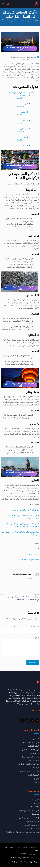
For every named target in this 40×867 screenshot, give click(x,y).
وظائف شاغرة (34, 807)
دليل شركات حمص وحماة (30, 757)
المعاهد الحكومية (33, 775)
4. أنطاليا (25, 120)
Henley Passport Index (30, 559)
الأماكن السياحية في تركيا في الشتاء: (21, 92)
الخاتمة (25, 145)
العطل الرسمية (34, 739)
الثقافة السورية (34, 753)
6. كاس (25, 137)
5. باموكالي (24, 128)
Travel (29, 60)
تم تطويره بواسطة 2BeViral (28, 853)
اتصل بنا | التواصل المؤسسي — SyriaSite (24, 857)
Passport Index (33, 554)
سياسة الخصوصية (33, 828)
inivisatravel (34, 549)
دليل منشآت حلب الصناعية (30, 749)
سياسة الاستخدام (33, 821)
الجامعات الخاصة (33, 767)
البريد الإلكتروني (33, 626)
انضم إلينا (35, 799)
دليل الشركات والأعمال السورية (29, 810)
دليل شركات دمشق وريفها (30, 742)
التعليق (36, 638)
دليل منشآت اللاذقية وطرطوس (29, 764)
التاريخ (36, 778)
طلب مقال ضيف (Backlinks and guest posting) (22, 832)
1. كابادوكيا (24, 95)
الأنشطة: (19, 98)
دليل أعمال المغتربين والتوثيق (29, 771)
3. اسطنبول (24, 112)
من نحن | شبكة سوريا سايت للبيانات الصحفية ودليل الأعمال (21, 849)
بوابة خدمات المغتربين (31, 825)
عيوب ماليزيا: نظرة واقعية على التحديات (25, 510)
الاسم (15, 626)
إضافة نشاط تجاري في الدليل (29, 817)
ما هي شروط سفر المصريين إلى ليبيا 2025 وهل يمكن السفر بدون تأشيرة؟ (21, 517)
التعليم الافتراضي (33, 746)
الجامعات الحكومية (32, 760)
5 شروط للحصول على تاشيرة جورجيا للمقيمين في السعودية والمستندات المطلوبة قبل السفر (22, 525)
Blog (33, 60)
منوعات (36, 782)
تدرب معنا (35, 814)
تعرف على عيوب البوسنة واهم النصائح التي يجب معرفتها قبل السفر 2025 (20, 533)
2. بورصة (25, 103)
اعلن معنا (36, 803)
